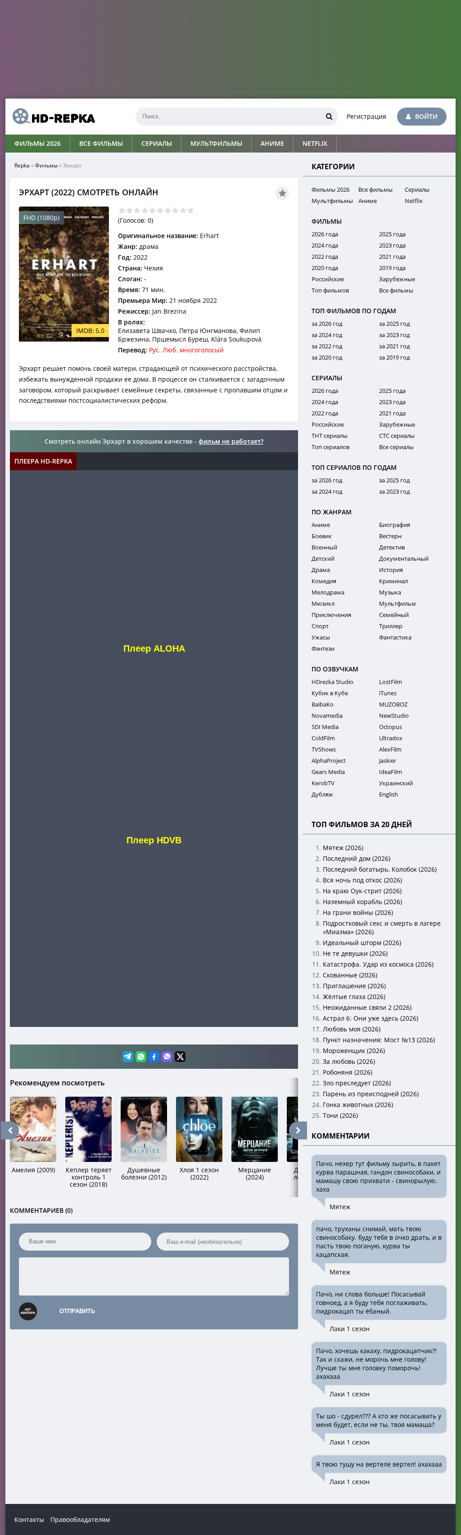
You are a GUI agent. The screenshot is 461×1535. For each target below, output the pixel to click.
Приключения (331, 615)
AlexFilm (390, 749)
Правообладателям (80, 1519)
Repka (22, 165)
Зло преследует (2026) (357, 1083)
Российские (328, 279)
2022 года (325, 256)
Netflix (315, 143)
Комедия (324, 581)
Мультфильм (397, 603)
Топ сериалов (330, 447)
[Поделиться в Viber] (167, 1056)
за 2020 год (327, 357)
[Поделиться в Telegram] (127, 1056)
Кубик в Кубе (330, 693)
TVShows (324, 749)
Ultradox (390, 738)
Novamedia (327, 715)
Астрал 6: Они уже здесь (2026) (370, 1018)
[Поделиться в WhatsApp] (141, 1056)
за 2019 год (394, 357)
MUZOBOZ (393, 704)
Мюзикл (323, 603)
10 (190, 210)
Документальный (404, 558)
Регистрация (366, 116)
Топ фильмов (330, 290)
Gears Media (328, 772)
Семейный (394, 615)
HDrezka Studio (332, 682)
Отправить (77, 1311)
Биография (394, 525)
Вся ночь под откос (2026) (362, 880)
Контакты (29, 1519)
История (391, 570)
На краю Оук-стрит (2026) (362, 891)
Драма (321, 570)
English (388, 794)
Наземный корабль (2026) (362, 901)
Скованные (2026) (350, 975)
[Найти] (329, 117)
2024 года (325, 245)
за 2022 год (327, 346)
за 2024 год (327, 335)
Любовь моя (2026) (351, 1029)
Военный (324, 547)
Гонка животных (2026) (358, 1104)
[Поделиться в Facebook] (154, 1056)
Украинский (396, 783)
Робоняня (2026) (347, 1072)
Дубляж (322, 794)
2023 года (392, 245)
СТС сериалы (397, 436)
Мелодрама (328, 592)
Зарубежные (397, 279)
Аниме (272, 143)
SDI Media (325, 727)
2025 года (392, 234)
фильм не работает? (231, 441)
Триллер (390, 626)
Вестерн (390, 536)
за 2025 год (394, 324)
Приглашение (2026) (354, 985)
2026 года (325, 234)
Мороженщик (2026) (354, 1050)
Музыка (390, 592)
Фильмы (46, 165)
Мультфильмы (216, 143)
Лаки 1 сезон (350, 1328)
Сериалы (156, 143)
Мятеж (340, 1206)
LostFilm (390, 682)
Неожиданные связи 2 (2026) (367, 1007)
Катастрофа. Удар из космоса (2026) (378, 964)
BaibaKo (323, 704)
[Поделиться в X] (180, 1056)
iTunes (388, 693)
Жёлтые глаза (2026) (354, 996)
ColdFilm (323, 738)
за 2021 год (394, 346)
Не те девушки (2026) (355, 953)
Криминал (393, 581)
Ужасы (321, 637)
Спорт (320, 626)
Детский (323, 558)
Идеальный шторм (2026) (362, 942)
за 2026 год (327, 324)
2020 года (325, 268)
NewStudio (394, 715)
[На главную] (50, 117)
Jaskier (387, 760)
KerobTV (323, 783)
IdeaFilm (390, 772)
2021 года (392, 256)
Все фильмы (101, 143)
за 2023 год (394, 335)
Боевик (322, 536)
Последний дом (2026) (356, 858)
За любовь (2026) (349, 1061)
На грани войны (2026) (358, 912)
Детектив (392, 547)
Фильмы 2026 (37, 143)
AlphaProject (329, 760)
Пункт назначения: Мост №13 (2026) (379, 1039)
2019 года (392, 268)
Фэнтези (323, 648)
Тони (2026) (340, 1115)
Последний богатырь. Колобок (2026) (380, 869)
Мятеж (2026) (343, 847)
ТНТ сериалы (330, 436)
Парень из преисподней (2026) (371, 1093)
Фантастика (395, 637)
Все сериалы (396, 447)
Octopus (390, 727)
